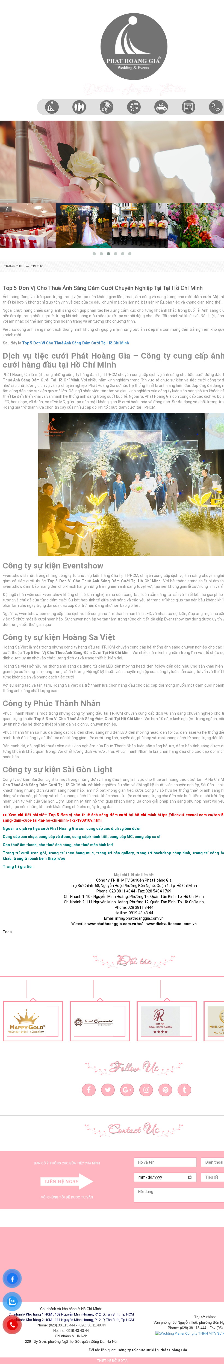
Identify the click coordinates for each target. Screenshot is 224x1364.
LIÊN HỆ (216, 120)
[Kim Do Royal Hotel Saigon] (103, 1021)
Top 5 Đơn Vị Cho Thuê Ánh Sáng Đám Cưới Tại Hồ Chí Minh (75, 343)
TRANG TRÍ (106, 120)
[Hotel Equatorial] (36, 1021)
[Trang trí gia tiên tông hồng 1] (112, 162)
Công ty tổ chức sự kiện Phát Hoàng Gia (152, 1350)
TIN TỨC (188, 120)
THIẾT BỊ (134, 120)
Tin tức (37, 266)
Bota (123, 1361)
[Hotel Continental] (170, 1021)
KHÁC (161, 121)
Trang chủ (13, 266)
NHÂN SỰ (79, 120)
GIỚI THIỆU (52, 120)
